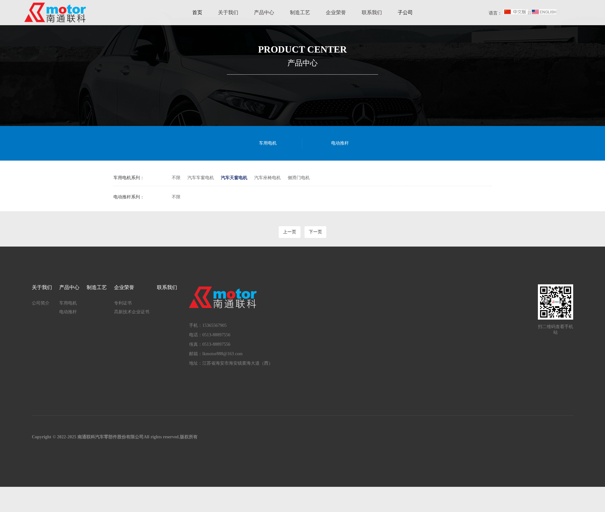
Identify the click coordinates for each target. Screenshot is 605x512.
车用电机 (268, 143)
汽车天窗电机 (234, 177)
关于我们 (228, 12)
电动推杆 (340, 143)
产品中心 (264, 12)
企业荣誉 (336, 12)
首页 (197, 12)
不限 (176, 177)
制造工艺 (300, 12)
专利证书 (123, 303)
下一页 (315, 232)
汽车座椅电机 (267, 177)
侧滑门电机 (299, 177)
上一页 (289, 232)
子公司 (405, 12)
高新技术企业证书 (131, 312)
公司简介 (40, 303)
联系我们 (372, 12)
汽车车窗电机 (200, 177)
